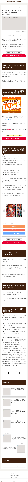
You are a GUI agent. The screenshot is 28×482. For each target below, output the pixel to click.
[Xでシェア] (9, 373)
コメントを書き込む (14, 466)
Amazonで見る (14, 226)
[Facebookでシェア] (12, 373)
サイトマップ (14, 473)
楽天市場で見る (14, 229)
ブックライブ (8, 119)
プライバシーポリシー (14, 475)
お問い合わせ (14, 477)
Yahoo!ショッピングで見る (14, 233)
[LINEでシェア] (16, 373)
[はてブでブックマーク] (14, 373)
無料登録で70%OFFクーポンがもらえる (14, 55)
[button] (19, 373)
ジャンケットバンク (8, 223)
